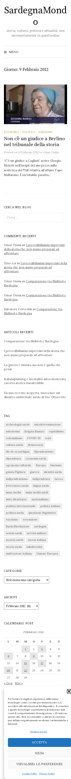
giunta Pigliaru (15, 472)
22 (25, 670)
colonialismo (14, 438)
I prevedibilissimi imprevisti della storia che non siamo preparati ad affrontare (34, 249)
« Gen (8, 683)
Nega (39, 753)
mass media (13, 492)
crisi (48, 438)
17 (42, 663)
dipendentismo (44, 451)
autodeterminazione (47, 424)
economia (11, 132)
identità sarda (53, 472)
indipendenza (41, 479)
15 (25, 663)
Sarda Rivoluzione (17, 526)
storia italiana (37, 540)
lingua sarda (41, 485)
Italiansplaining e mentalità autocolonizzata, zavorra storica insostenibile (35, 381)
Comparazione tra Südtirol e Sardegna (31, 341)
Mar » (19, 683)
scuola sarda (14, 533)
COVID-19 (33, 438)
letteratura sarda (17, 485)
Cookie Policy (29, 773)
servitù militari (36, 533)
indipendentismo (17, 479)
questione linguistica (42, 513)
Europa (41, 465)
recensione (30, 519)
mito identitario (16, 499)
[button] (69, 691)
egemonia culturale (18, 465)
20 (8, 670)
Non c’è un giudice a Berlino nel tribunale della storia (34, 142)
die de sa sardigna (17, 451)
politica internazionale (21, 506)
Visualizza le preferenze (39, 764)
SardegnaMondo (35, 16)
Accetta (39, 742)
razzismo (12, 519)
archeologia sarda (17, 424)
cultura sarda (14, 445)
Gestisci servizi (38, 731)
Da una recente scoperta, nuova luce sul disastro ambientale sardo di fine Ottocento (35, 395)
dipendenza (13, 458)
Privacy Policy (47, 773)
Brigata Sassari (34, 431)
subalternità (34, 547)
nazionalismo (40, 499)
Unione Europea (47, 553)
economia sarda (36, 458)
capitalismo (56, 431)
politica (28, 132)
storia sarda (14, 547)
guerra (34, 472)
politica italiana (50, 506)
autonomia (13, 431)
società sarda (14, 540)
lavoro (59, 479)
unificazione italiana (19, 553)
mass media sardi (37, 492)
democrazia (35, 445)
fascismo (56, 465)
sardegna (45, 132)
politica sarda (15, 513)
